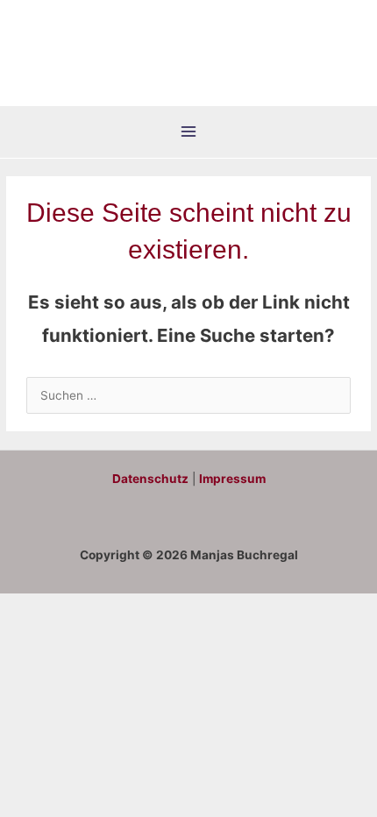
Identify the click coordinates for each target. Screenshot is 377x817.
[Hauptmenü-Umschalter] (189, 132)
